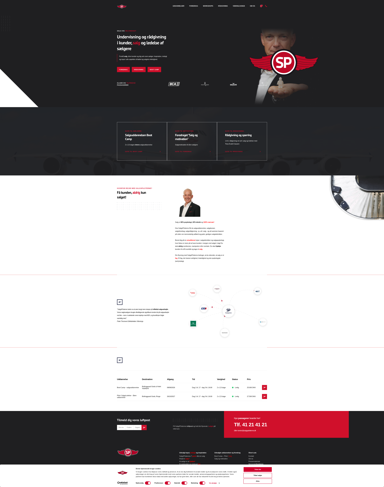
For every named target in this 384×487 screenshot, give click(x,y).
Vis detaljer (213, 483)
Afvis (258, 481)
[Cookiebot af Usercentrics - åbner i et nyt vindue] (122, 483)
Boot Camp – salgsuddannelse (211, 249)
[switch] (167, 483)
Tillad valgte (258, 475)
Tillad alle (257, 469)
